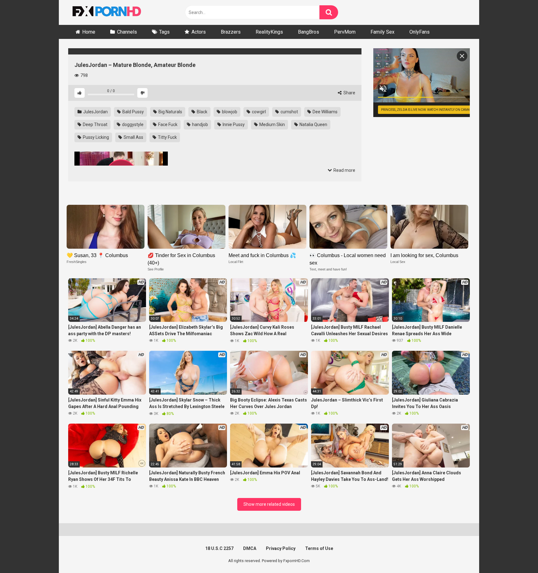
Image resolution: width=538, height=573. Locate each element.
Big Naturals (170, 111)
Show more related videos (269, 504)
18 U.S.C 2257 (219, 548)
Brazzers (231, 32)
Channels (127, 32)
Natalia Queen (313, 124)
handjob (199, 124)
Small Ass (133, 137)
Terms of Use (319, 548)
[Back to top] (517, 554)
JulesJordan (95, 111)
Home (88, 32)
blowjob (229, 111)
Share (348, 92)
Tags (164, 32)
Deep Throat (94, 124)
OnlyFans (419, 32)
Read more (344, 170)
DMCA (249, 548)
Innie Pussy (233, 124)
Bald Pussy (132, 111)
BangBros (308, 32)
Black (201, 111)
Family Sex (382, 32)
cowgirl (258, 111)
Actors (198, 32)
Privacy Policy (280, 548)
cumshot (289, 111)
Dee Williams (324, 111)
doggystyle (132, 124)
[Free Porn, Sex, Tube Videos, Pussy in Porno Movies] (115, 12)
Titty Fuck (167, 137)
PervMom (345, 32)
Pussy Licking (95, 137)
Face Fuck (167, 124)
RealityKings (269, 32)
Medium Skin (271, 124)
